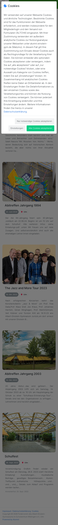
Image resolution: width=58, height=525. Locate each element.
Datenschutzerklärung (15, 111)
